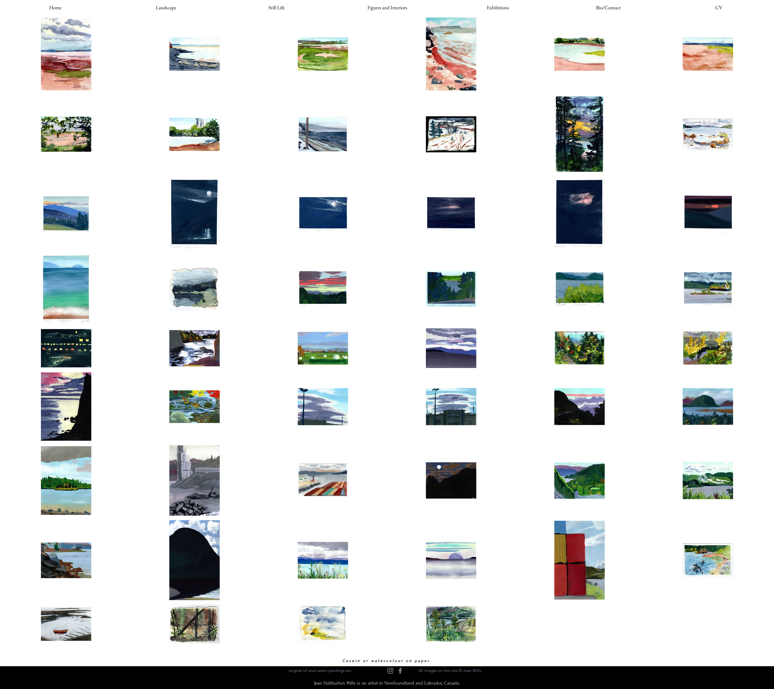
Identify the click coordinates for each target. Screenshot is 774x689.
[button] (166, 7)
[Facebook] (400, 671)
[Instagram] (390, 671)
